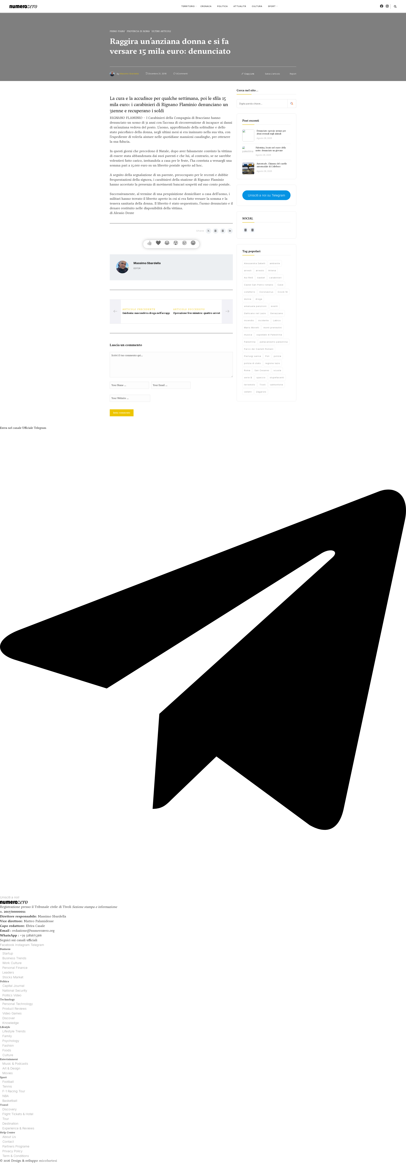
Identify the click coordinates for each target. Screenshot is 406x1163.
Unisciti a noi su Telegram (266, 195)
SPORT (272, 6)
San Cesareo (262, 370)
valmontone (276, 384)
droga (258, 299)
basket (261, 277)
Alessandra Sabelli (254, 263)
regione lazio (272, 363)
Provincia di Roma (138, 31)
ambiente (275, 263)
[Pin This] (223, 231)
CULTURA (257, 6)
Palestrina (249, 342)
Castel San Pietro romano (258, 284)
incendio (249, 320)
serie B (248, 377)
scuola (277, 370)
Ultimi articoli (161, 31)
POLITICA (222, 6)
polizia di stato (252, 363)
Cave (280, 284)
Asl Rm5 (248, 277)
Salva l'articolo (272, 73)
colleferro (249, 292)
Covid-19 (283, 292)
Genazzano (276, 313)
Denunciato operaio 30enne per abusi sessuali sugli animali (271, 132)
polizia (277, 356)
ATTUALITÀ (239, 6)
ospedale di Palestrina (269, 334)
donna (247, 299)
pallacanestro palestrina (274, 342)
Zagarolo (261, 391)
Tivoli (262, 384)
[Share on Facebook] (215, 231)
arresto (260, 270)
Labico (277, 320)
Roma (247, 370)
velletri (248, 391)
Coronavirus (266, 292)
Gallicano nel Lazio (255, 313)
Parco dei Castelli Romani (258, 349)
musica (248, 334)
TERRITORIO (188, 6)
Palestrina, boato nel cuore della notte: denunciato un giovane (271, 149)
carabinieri (275, 277)
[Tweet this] (208, 231)
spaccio (260, 377)
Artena (272, 270)
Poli (267, 356)
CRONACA (206, 6)
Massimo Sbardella (129, 73)
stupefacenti (277, 377)
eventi (274, 306)
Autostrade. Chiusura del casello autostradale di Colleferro (272, 165)
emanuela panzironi (255, 306)
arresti (248, 270)
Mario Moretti (251, 327)
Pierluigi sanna (252, 356)
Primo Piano (117, 31)
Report (292, 73)
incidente (263, 320)
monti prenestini (272, 327)
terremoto (249, 384)
